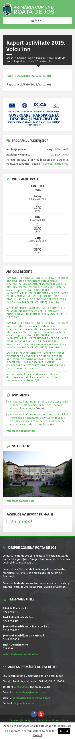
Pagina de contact (24, 703)
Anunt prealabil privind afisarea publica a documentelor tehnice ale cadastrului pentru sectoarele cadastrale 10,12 (34, 377)
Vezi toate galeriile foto (20, 500)
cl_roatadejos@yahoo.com (28, 692)
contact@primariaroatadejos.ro (31, 697)
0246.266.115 (21, 686)
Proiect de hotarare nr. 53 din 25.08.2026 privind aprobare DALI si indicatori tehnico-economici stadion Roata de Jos (39, 405)
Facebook (22, 521)
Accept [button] (64, 731)
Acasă (9, 58)
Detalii (37, 735)
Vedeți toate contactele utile (20, 654)
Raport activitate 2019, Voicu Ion (28, 75)
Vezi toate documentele (20, 430)
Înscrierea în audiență (54, 163)
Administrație (25, 58)
